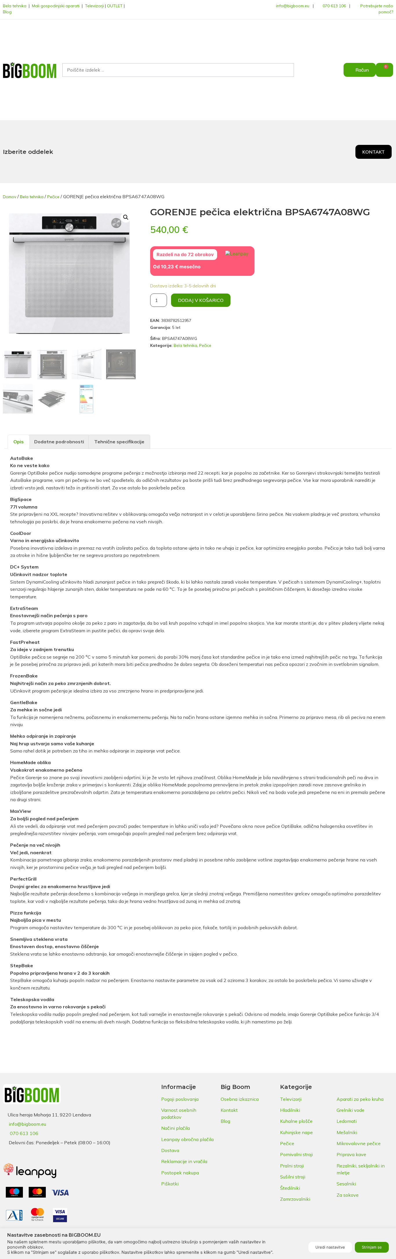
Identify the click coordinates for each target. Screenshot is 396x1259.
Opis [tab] (18, 441)
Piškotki (170, 1184)
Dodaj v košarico (201, 300)
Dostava (170, 1150)
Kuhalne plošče (296, 1121)
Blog (7, 11)
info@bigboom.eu (292, 5)
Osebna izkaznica (240, 1099)
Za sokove (348, 1195)
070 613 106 (334, 5)
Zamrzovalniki (295, 1199)
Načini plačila (175, 1128)
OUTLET (115, 5)
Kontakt (229, 1110)
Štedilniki (290, 1188)
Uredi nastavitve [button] (330, 1247)
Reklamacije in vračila (184, 1161)
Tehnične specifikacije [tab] (119, 441)
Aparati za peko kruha (360, 1099)
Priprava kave (351, 1154)
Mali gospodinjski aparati (55, 5)
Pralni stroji (292, 1166)
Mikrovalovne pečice (359, 1143)
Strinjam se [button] (372, 1247)
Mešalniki (347, 1132)
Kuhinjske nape (296, 1132)
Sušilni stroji (292, 1177)
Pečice (53, 196)
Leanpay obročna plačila (187, 1139)
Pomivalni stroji (296, 1154)
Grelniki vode (350, 1110)
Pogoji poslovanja (180, 1099)
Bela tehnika (14, 5)
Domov (9, 196)
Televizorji (94, 5)
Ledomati (347, 1121)
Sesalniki (346, 1184)
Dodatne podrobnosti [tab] (59, 441)
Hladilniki (290, 1110)
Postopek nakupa (180, 1173)
